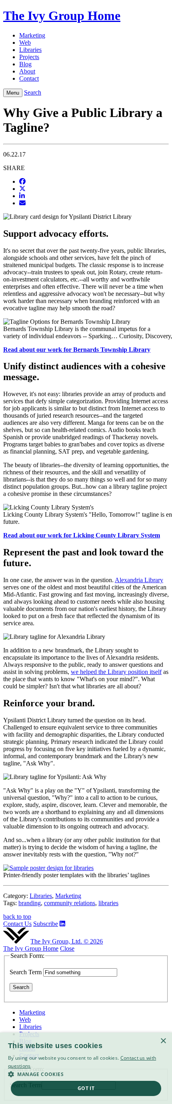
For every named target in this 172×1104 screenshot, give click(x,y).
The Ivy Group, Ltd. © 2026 (66, 941)
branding (29, 903)
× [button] (163, 1041)
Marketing (68, 895)
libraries (108, 903)
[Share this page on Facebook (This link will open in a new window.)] (22, 181)
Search (32, 92)
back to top (17, 916)
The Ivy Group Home (30, 948)
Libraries (41, 895)
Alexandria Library (139, 580)
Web (25, 1019)
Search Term (26, 972)
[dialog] (86, 1068)
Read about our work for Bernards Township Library (76, 349)
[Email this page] (22, 203)
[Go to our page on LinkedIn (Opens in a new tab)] (62, 923)
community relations (69, 903)
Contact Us (17, 923)
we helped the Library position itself (116, 671)
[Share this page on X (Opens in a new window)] (22, 188)
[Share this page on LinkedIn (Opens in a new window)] (22, 195)
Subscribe (45, 923)
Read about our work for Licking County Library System (81, 535)
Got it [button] (86, 1088)
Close (67, 948)
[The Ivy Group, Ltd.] (16, 941)
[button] (86, 1074)
